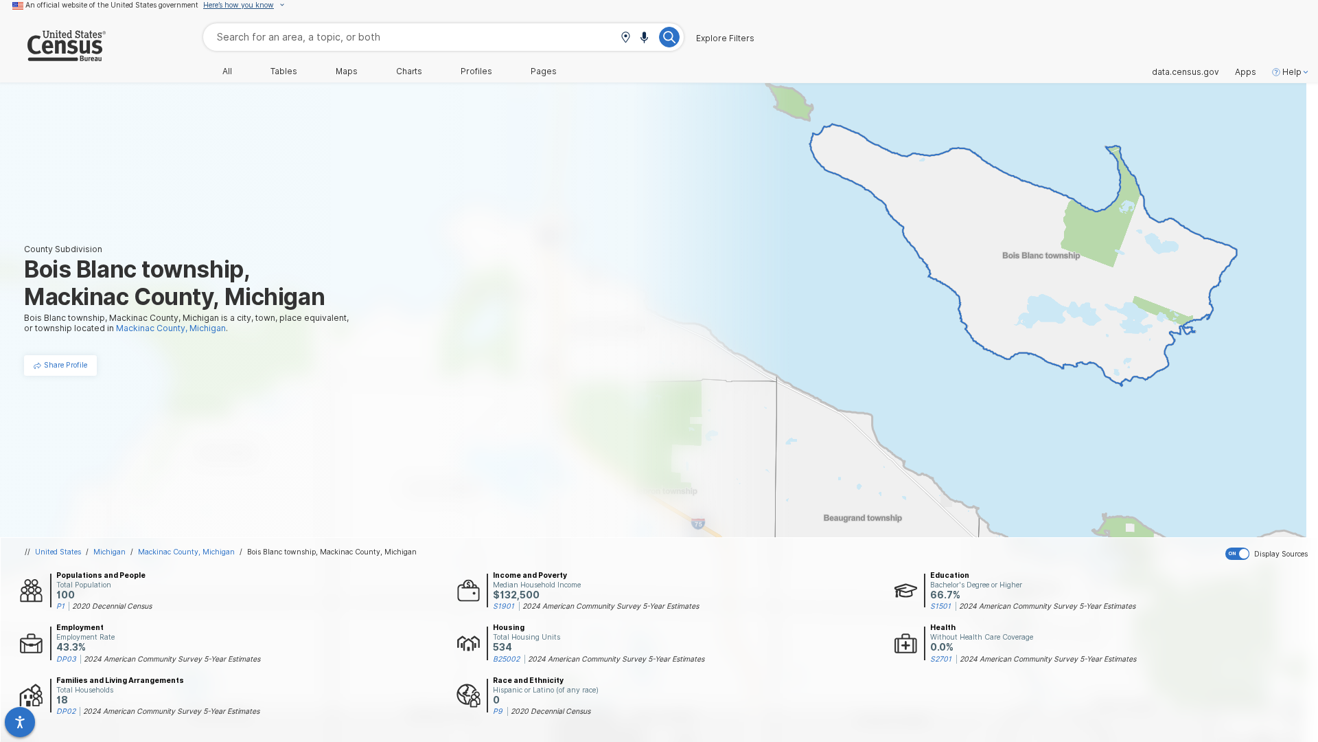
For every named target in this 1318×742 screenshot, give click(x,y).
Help (1292, 72)
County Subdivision (63, 249)
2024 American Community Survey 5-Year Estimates (610, 606)
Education (949, 575)
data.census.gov (1185, 72)
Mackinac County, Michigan (186, 552)
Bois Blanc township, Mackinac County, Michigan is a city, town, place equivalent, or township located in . (186, 323)
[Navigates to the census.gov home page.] (53, 56)
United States (58, 552)
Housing (508, 627)
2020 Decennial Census (112, 606)
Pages (544, 71)
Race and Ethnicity (528, 680)
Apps (1245, 72)
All (227, 71)
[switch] (1269, 554)
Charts (409, 71)
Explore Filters (725, 38)
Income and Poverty (530, 575)
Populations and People (101, 575)
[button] (625, 38)
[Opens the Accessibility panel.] (20, 722)
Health (943, 627)
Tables (283, 71)
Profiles (476, 71)
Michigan (109, 552)
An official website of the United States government (111, 5)
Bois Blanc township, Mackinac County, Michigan (332, 552)
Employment (80, 627)
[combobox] (443, 36)
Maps (347, 71)
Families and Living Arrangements (120, 680)
